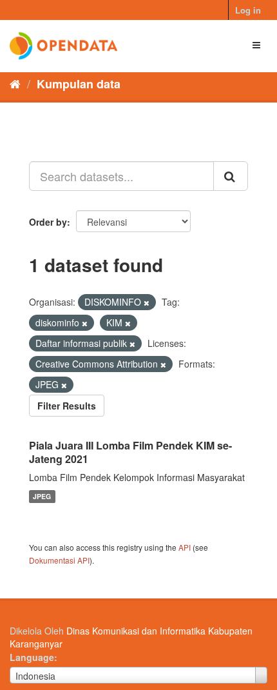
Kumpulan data (78, 83)
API (184, 547)
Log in (248, 10)
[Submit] (230, 176)
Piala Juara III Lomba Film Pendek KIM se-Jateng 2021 (130, 452)
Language (32, 657)
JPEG (42, 496)
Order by (48, 221)
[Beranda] (15, 83)
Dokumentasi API (59, 560)
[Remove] (146, 302)
